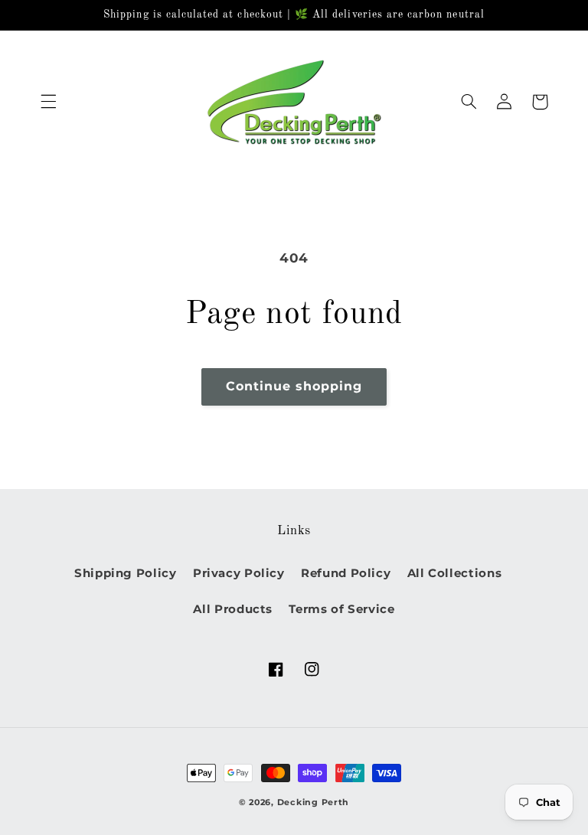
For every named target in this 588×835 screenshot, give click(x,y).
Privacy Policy (239, 573)
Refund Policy (345, 573)
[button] (48, 101)
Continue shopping (294, 386)
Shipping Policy (125, 573)
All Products (233, 609)
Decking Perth (313, 802)
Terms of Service (341, 609)
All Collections (454, 573)
